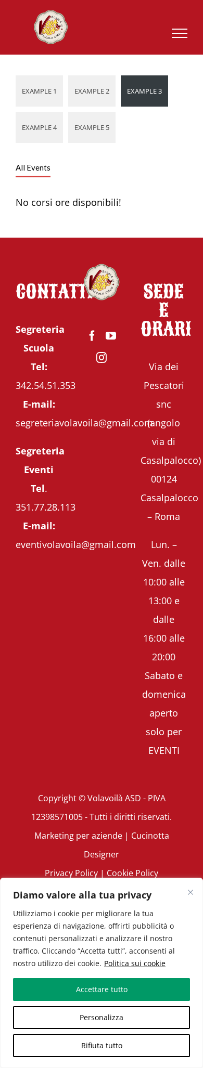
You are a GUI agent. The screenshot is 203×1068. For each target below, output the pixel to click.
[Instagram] (101, 358)
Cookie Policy (132, 873)
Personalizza (101, 1017)
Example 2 (91, 91)
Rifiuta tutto (101, 1045)
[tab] (33, 168)
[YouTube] (111, 336)
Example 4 (39, 127)
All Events (33, 167)
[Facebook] (92, 336)
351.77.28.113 (45, 507)
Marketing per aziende (78, 835)
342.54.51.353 (45, 385)
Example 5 (91, 127)
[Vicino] (190, 892)
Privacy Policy (71, 873)
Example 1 (39, 91)
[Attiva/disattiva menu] (179, 33)
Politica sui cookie (135, 963)
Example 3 (144, 91)
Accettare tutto (102, 989)
